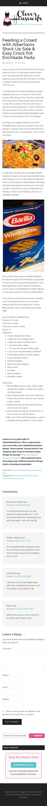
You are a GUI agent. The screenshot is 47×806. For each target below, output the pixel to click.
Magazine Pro (25, 792)
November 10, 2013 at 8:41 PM (20, 609)
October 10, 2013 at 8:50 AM (19, 576)
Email (5, 687)
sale (22, 478)
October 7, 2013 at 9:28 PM (18, 505)
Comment (7, 648)
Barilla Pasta (26, 476)
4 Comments (20, 63)
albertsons (17, 476)
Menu (25, 3)
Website (5, 699)
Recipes (29, 470)
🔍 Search (36, 735)
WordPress (23, 797)
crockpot (35, 476)
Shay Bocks (37, 792)
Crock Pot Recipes (18, 470)
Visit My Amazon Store (23, 765)
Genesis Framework (22, 795)
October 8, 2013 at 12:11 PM (19, 541)
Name (5, 675)
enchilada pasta (8, 478)
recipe (17, 478)
